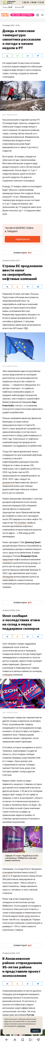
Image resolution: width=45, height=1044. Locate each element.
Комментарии (22, 252)
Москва (18, 7)
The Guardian (20, 522)
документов (8, 482)
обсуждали (7, 576)
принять (35, 1031)
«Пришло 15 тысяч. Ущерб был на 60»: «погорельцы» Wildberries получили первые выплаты (22, 858)
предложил (8, 559)
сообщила (7, 674)
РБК (26, 328)
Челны (5, 7)
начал (27, 916)
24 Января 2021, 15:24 (11, 25)
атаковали (7, 872)
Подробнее (21, 1026)
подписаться (22, 239)
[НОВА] (21, 15)
